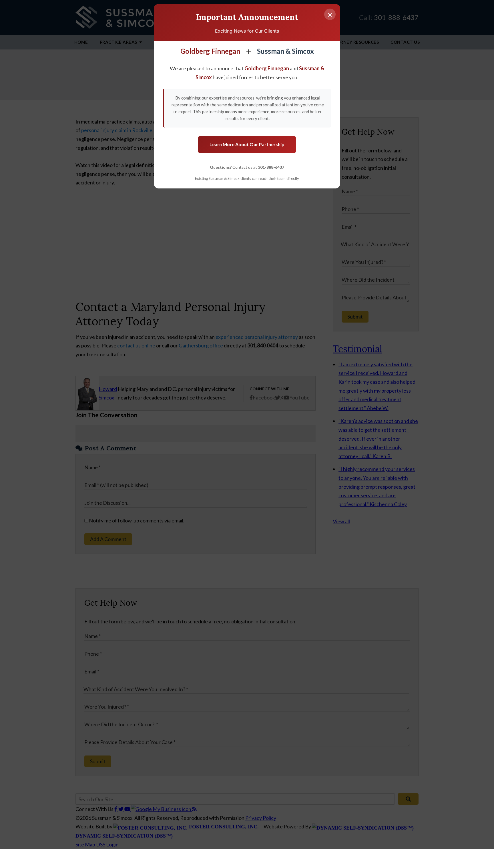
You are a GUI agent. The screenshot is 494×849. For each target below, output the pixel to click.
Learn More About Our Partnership (247, 144)
